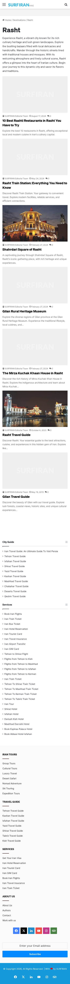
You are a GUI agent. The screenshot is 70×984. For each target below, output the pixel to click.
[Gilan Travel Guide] (35, 470)
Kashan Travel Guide (15, 576)
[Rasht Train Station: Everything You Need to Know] (35, 157)
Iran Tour (9, 704)
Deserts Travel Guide (15, 591)
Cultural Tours (9, 768)
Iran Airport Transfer (15, 644)
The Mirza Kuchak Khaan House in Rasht (32, 373)
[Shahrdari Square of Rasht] (35, 223)
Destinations (19, 20)
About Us (7, 905)
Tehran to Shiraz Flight (16, 654)
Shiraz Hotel (10, 709)
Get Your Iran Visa (11, 858)
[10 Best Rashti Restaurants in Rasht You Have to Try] (35, 94)
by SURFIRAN (60, 969)
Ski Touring (8, 788)
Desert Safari (9, 778)
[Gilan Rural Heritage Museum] (35, 285)
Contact (6, 915)
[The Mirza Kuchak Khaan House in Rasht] (35, 347)
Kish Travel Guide (11, 840)
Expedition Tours (11, 793)
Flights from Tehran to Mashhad (21, 664)
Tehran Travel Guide (15, 556)
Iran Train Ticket (12, 619)
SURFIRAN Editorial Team (16, 116)
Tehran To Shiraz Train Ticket (19, 684)
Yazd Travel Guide (13, 571)
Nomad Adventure (11, 783)
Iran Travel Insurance (15, 639)
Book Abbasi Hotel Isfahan (18, 734)
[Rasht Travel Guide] (35, 409)
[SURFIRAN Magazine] (21, 4)
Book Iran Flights (13, 614)
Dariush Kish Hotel (14, 719)
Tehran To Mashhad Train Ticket (21, 689)
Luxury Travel (9, 773)
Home (7, 20)
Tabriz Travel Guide (12, 835)
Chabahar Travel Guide (16, 586)
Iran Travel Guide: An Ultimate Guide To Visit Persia (31, 551)
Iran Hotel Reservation (16, 629)
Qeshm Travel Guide (15, 596)
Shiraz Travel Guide (14, 566)
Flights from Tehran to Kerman (20, 674)
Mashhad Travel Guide (16, 581)
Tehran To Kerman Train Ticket (20, 694)
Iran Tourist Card (13, 634)
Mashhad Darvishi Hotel (16, 724)
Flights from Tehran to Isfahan (20, 669)
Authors (6, 910)
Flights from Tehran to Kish (18, 659)
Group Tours (8, 763)
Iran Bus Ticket (12, 624)
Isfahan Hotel (11, 714)
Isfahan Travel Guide (15, 561)
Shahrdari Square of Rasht (22, 249)
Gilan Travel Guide (16, 496)
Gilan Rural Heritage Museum (24, 311)
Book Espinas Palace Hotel (18, 729)
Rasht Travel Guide (16, 435)
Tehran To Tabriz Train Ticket (19, 699)
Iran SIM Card (11, 649)
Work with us (9, 920)
